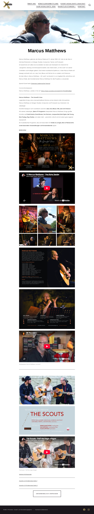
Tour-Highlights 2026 (46, 6)
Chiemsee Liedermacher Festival (40, 83)
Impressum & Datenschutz (41, 509)
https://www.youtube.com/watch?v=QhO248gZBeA (56, 91)
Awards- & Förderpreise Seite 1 (28, 481)
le (30, 474)
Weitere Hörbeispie (24, 474)
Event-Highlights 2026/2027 (73, 3)
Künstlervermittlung (48, 3)
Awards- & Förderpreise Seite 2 (28, 485)
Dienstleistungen (66, 6)
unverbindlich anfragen (47, 493)
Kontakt (81, 6)
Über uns (32, 3)
